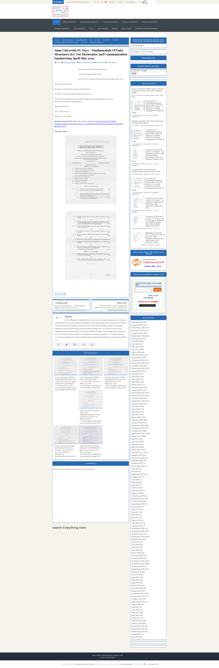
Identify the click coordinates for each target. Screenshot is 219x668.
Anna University (69, 22)
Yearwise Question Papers (146, 28)
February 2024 (137, 355)
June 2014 (136, 610)
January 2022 (137, 423)
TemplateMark (153, 664)
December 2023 (138, 360)
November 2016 (138, 531)
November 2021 (138, 428)
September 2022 (138, 401)
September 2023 (138, 368)
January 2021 (137, 455)
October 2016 (137, 534)
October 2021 (137, 431)
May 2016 (135, 547)
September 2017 (138, 504)
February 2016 (137, 556)
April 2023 (135, 382)
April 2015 (135, 583)
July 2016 (135, 542)
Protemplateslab (126, 664)
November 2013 (138, 629)
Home (56, 22)
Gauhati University (111, 22)
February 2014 (137, 621)
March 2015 (136, 585)
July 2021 (135, 439)
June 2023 (136, 377)
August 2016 (136, 539)
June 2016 (135, 545)
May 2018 (135, 482)
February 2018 (137, 490)
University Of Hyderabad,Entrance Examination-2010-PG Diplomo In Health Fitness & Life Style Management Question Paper (148, 184)
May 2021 (135, 444)
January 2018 (137, 493)
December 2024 (138, 328)
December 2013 (138, 626)
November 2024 (138, 330)
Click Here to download (89, 124)
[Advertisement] (65, 73)
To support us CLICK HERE (142, 52)
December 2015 (138, 561)
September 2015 (138, 569)
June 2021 (135, 442)
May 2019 (135, 472)
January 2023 (137, 390)
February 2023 (137, 387)
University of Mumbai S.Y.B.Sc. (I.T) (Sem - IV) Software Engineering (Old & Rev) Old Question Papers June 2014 (154, 203)
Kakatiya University (150, 22)
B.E (103, 62)
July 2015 (135, 575)
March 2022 (136, 417)
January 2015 (137, 591)
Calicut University (130, 22)
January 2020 (137, 463)
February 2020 (137, 461)
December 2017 (138, 496)
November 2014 (138, 596)
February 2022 (137, 420)
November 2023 (138, 363)
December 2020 (138, 458)
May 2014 (135, 613)
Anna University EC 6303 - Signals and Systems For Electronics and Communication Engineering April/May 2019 (110, 308)
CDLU (91, 28)
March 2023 (136, 385)
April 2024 (135, 349)
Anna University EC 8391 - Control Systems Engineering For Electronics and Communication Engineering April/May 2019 (70, 308)
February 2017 (137, 523)
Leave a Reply (111, 62)
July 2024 (135, 341)
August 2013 (136, 634)
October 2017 (137, 501)
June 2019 (136, 469)
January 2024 (137, 358)
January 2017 (137, 526)
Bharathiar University (89, 22)
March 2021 (136, 450)
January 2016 (137, 558)
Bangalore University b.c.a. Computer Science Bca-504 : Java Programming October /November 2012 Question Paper (155, 237)
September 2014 (138, 602)
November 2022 (138, 396)
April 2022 (135, 415)
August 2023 (137, 371)
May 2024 (135, 347)
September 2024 (138, 336)
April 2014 (135, 615)
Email (159, 283)
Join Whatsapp (137, 46)
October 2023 (137, 366)
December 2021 (138, 425)
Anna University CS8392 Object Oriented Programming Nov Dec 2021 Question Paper (148, 91)
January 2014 (137, 623)
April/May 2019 (96, 62)
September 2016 (138, 537)
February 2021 (137, 453)
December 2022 (138, 393)
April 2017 (135, 518)
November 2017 (138, 499)
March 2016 (136, 553)
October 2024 (137, 333)
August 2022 (137, 404)
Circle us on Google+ (148, 301)
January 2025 (137, 325)
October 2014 (137, 599)
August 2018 (137, 477)
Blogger (112, 657)
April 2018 (135, 485)
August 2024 (137, 339)
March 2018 (136, 488)
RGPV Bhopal (102, 28)
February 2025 (137, 322)
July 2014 (135, 607)
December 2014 (138, 594)
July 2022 (135, 406)
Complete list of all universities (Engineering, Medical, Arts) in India (146, 171)
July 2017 (135, 510)
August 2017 (137, 507)
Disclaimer (112, 2)
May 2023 (135, 379)
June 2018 (136, 480)
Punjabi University (62, 28)
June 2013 (135, 637)
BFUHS (115, 28)
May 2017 (135, 515)
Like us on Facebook (151, 296)
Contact (121, 2)
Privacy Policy (130, 2)
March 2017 (136, 520)
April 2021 (135, 447)
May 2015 (135, 580)
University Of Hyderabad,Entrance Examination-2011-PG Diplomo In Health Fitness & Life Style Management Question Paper (148, 135)
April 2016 (135, 550)
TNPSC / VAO (126, 28)
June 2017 (136, 512)
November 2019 (138, 466)
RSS (137, 285)
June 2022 (136, 409)
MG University (79, 28)
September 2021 (138, 433)
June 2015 (135, 577)
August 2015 (136, 572)
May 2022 (135, 412)
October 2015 (137, 566)
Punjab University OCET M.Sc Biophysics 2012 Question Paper (148, 122)
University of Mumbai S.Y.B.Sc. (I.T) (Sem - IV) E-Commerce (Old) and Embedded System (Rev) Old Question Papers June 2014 (154, 221)
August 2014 (137, 604)
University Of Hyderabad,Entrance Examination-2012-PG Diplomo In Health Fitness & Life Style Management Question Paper (148, 107)
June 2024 (136, 344)
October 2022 (137, 398)
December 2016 (138, 528)
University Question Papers (84, 664)
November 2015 (138, 564)
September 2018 (138, 474)
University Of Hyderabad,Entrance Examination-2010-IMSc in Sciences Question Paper (78, 2)
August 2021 (136, 436)
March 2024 (136, 352)
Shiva (67, 317)
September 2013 (138, 632)
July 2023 (135, 374)
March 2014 (136, 618)
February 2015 (137, 588)
